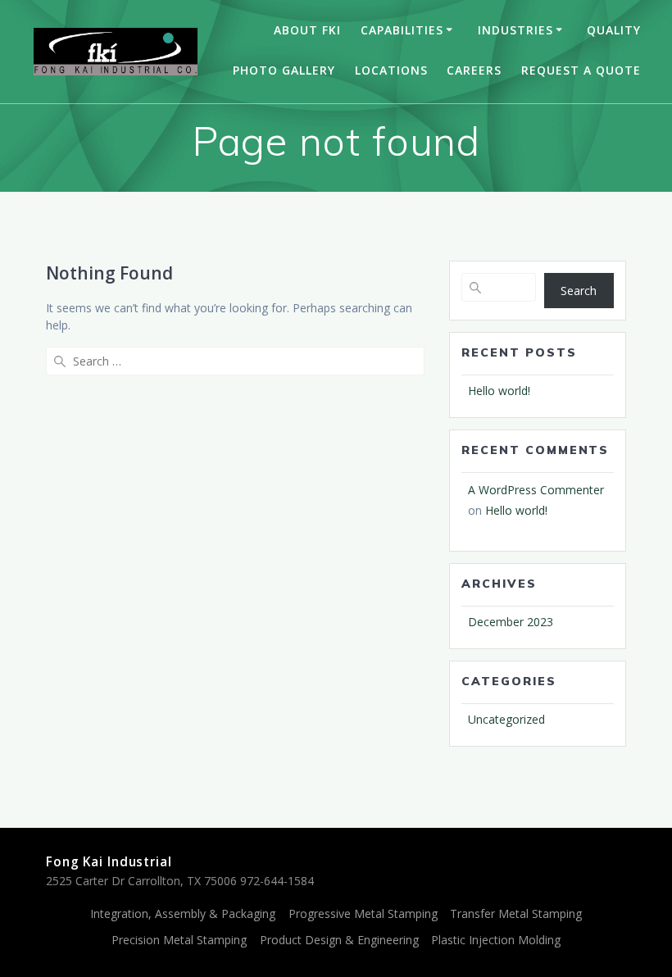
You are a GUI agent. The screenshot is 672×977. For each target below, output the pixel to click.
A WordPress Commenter (536, 490)
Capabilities (402, 30)
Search (579, 290)
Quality (614, 30)
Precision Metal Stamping (179, 939)
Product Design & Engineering (339, 939)
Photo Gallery (284, 70)
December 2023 (510, 621)
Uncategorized (506, 719)
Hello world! (499, 390)
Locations (391, 70)
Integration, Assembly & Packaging (182, 913)
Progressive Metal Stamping (363, 913)
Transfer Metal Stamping (516, 913)
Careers (474, 70)
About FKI (307, 30)
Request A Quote (581, 70)
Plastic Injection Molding (496, 939)
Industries (515, 30)
